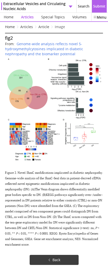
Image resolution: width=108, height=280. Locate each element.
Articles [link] (26, 26)
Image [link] (60, 26)
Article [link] (43, 26)
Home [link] (10, 26)
